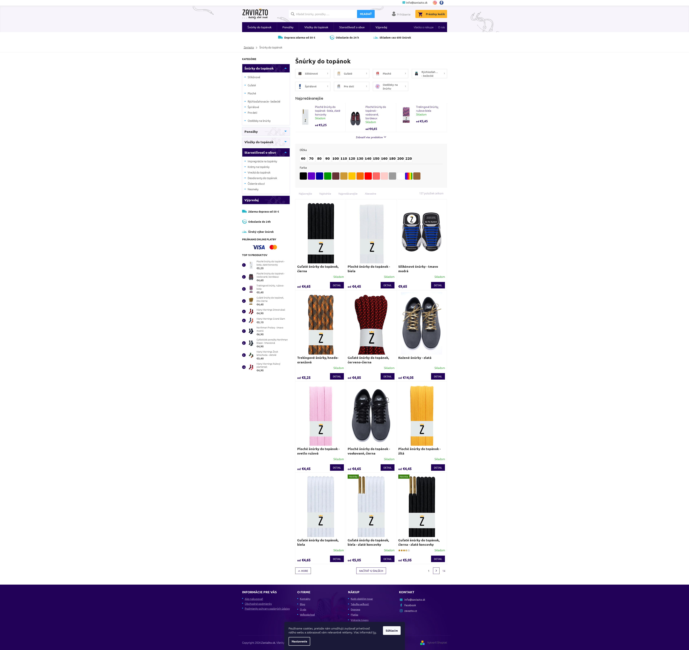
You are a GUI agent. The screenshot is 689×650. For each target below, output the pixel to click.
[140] (368, 158)
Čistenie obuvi (256, 183)
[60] (303, 158)
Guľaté (252, 85)
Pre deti (252, 112)
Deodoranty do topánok (262, 178)
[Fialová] (311, 176)
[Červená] (368, 176)
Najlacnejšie (305, 193)
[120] (352, 158)
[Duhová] (408, 176)
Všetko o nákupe (424, 27)
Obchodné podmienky (258, 604)
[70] (311, 158)
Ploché (252, 93)
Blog (302, 604)
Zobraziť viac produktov (369, 137)
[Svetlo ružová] (384, 176)
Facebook (443, 3)
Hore (304, 570)
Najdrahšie (325, 193)
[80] (319, 158)
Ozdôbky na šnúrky (259, 121)
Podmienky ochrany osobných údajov (267, 608)
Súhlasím (392, 630)
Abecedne (370, 193)
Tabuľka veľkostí (360, 604)
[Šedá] (392, 176)
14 (443, 571)
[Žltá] (352, 176)
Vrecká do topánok (259, 172)
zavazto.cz (435, 3)
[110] (343, 158)
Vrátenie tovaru (360, 620)
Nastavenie (299, 641)
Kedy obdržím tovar (362, 598)
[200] (400, 158)
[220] (408, 158)
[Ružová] (376, 176)
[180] (392, 158)
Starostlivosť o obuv (260, 152)
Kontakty (305, 598)
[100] (335, 158)
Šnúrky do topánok (259, 68)
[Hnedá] (335, 176)
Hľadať (366, 14)
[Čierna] (303, 176)
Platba (354, 614)
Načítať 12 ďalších (371, 570)
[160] (384, 158)
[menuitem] (259, 27)
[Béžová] (416, 176)
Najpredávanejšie (348, 193)
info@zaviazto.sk (414, 599)
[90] (327, 158)
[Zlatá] (343, 176)
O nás (441, 27)
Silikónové (254, 77)
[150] (376, 158)
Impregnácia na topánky (262, 161)
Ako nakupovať (254, 599)
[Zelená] (327, 176)
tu (374, 632)
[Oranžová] (360, 176)
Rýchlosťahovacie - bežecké (264, 101)
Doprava (355, 609)
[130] (360, 158)
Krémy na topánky (258, 167)
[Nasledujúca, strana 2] (436, 570)
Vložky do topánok (258, 142)
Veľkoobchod (307, 614)
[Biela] (400, 176)
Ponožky (251, 131)
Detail (337, 285)
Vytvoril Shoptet (437, 642)
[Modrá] (319, 176)
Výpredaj (251, 200)
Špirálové (253, 107)
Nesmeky (253, 189)
